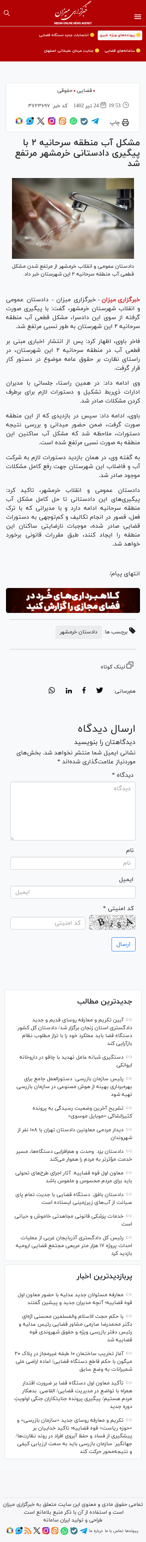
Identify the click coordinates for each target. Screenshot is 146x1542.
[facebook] (84, 691)
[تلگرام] (95, 124)
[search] (7, 13)
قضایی (84, 90)
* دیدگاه (123, 775)
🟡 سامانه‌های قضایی (122, 51)
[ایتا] (62, 124)
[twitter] (99, 691)
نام (130, 850)
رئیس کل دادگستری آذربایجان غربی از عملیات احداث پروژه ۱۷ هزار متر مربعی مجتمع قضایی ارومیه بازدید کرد (74, 1245)
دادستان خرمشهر (78, 632)
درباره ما (96, 1531)
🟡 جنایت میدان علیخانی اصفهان (71, 51)
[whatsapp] (52, 691)
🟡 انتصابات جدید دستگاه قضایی (66, 35)
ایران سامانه (56, 1520)
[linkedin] (69, 691)
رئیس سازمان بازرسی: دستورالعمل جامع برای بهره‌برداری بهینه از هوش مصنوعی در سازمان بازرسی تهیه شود (74, 1086)
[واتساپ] (73, 124)
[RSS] (27, 1533)
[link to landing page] (73, 13)
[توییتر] (41, 124)
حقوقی (65, 90)
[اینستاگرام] (51, 124)
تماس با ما (114, 1531)
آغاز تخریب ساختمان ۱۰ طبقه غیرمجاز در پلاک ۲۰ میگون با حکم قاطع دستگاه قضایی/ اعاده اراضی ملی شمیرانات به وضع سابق (73, 1361)
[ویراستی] (30, 124)
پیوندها (131, 1531)
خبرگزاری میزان (120, 300)
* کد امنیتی (118, 908)
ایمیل (126, 879)
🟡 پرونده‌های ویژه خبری (120, 35)
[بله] (84, 124)
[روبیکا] (19, 124)
